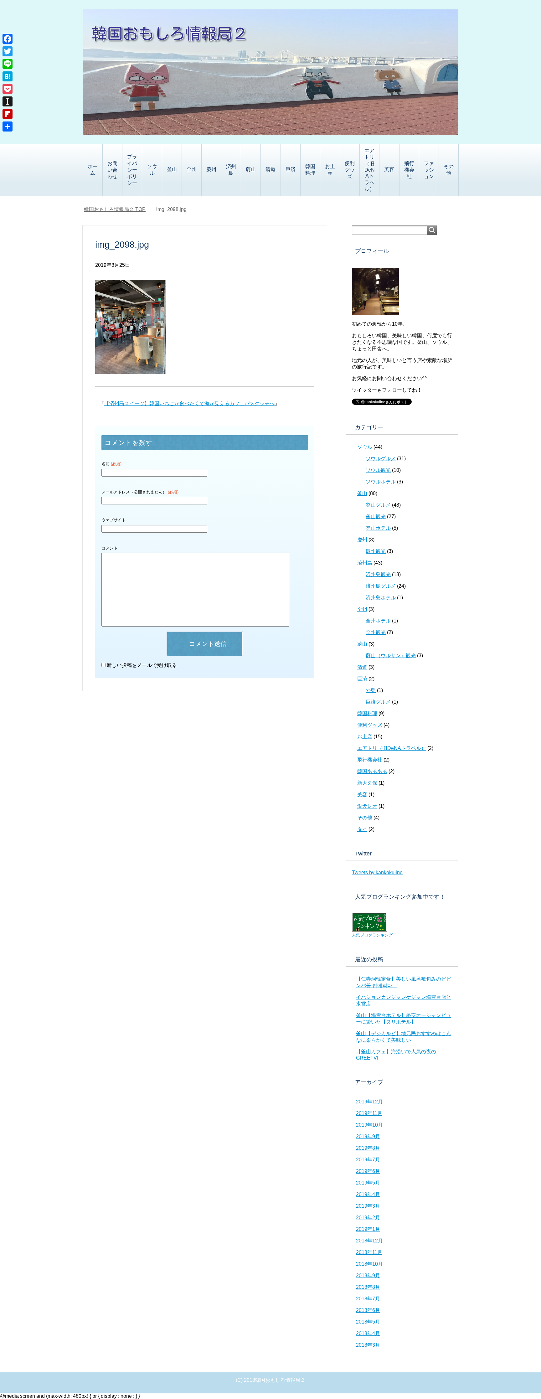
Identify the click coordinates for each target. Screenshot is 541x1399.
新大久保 (367, 783)
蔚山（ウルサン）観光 (391, 655)
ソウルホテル (381, 481)
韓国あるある (372, 771)
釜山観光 (376, 516)
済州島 (231, 170)
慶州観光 (376, 551)
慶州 (211, 169)
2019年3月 (368, 1206)
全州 (192, 169)
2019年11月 (369, 1113)
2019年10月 (369, 1125)
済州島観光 (378, 574)
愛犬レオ (367, 806)
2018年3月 (368, 1345)
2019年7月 (368, 1159)
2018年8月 (368, 1287)
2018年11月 (369, 1252)
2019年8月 (368, 1148)
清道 (270, 169)
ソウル (152, 170)
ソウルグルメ (381, 458)
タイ (362, 829)
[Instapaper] (7, 101)
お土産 (330, 170)
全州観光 (376, 632)
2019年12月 (369, 1101)
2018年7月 (368, 1298)
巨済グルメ (378, 702)
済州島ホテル (381, 597)
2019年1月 (368, 1229)
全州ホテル (378, 620)
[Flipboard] (7, 114)
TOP (115, 209)
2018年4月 (368, 1333)
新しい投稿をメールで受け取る (142, 665)
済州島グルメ (381, 586)
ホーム (93, 170)
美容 (389, 169)
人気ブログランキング (372, 935)
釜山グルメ (378, 505)
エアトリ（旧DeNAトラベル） (369, 170)
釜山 (172, 169)
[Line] (7, 64)
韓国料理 (310, 170)
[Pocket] (7, 89)
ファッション (429, 170)
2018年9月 (368, 1275)
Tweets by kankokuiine (377, 872)
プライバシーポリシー (132, 170)
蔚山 (251, 169)
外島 (371, 690)
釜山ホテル (378, 528)
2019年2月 (368, 1217)
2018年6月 (368, 1310)
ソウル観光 (378, 470)
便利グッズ (350, 170)
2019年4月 (368, 1194)
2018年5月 (368, 1321)
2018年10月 (369, 1264)
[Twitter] (7, 51)
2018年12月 (369, 1240)
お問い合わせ (112, 170)
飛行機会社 (409, 170)
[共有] (7, 126)
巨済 (291, 169)
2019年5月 (368, 1182)
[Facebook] (7, 39)
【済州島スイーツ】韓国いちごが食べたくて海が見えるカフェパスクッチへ (189, 403)
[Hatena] (7, 76)
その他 (449, 170)
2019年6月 (368, 1171)
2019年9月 (368, 1136)
